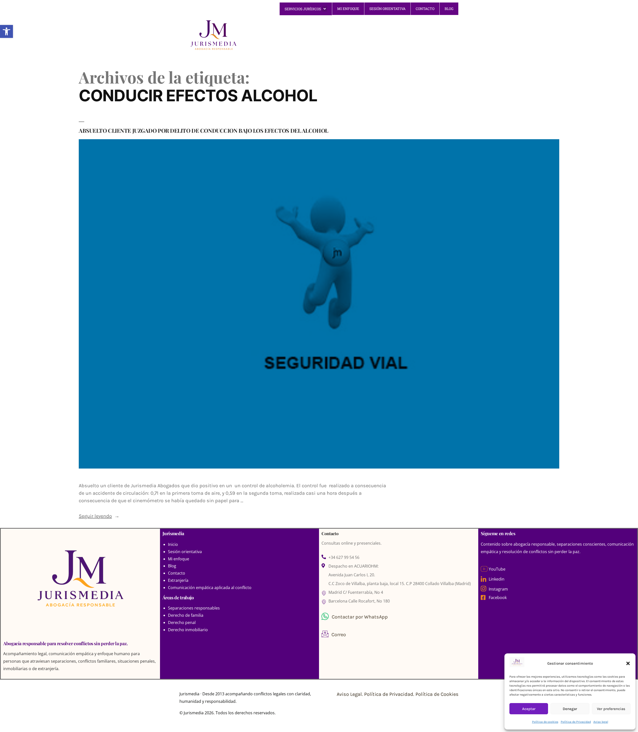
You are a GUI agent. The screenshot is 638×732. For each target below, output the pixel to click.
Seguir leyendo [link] (99, 516)
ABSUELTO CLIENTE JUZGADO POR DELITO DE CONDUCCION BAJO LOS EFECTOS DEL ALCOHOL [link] (203, 130)
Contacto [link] (176, 573)
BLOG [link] (449, 8)
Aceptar (529, 709)
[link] (6, 31)
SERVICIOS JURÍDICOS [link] (303, 8)
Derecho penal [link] (182, 622)
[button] (628, 663)
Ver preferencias (611, 709)
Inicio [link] (173, 544)
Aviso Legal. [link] (350, 694)
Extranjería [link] (178, 580)
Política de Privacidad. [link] (389, 694)
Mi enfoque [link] (178, 559)
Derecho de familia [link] (185, 615)
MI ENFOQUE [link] (348, 8)
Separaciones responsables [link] (194, 608)
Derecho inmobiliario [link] (188, 629)
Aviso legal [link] (600, 722)
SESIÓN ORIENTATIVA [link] (387, 8)
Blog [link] (172, 566)
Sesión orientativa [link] (185, 551)
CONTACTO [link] (425, 8)
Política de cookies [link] (545, 722)
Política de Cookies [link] (437, 694)
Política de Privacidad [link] (576, 722)
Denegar (570, 709)
